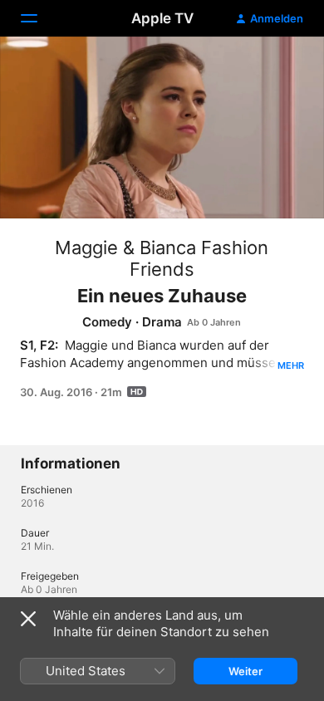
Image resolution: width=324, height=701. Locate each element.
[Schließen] (28, 618)
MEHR (290, 365)
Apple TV (162, 18)
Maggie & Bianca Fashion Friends (161, 258)
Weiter (245, 671)
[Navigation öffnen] (39, 18)
